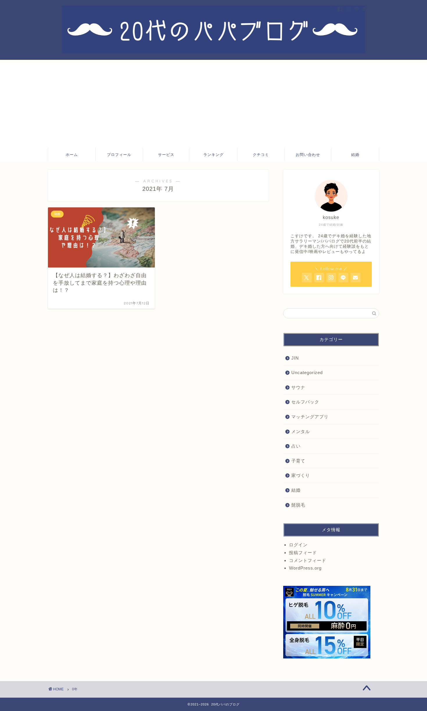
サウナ (298, 387)
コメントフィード (307, 560)
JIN (295, 358)
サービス (166, 154)
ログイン (298, 544)
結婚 (355, 154)
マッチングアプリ (310, 416)
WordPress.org (305, 567)
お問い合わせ (308, 154)
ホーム (72, 154)
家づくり (300, 475)
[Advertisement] (213, 103)
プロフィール (119, 154)
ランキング (213, 154)
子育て (298, 460)
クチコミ (261, 154)
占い (296, 446)
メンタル (300, 431)
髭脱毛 (298, 504)
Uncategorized (307, 372)
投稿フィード (303, 552)
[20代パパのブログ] (213, 52)
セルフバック (305, 401)
